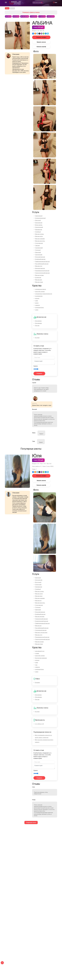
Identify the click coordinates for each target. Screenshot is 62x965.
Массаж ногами (39, 275)
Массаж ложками (40, 238)
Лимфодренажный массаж (42, 261)
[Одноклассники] (35, 33)
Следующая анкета (31, 822)
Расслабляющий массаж (41, 263)
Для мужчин (8, 16)
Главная (7, 8)
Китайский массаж (40, 259)
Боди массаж (38, 222)
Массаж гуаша (39, 282)
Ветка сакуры (38, 225)
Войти (56, 2)
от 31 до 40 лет (42, 16)
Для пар (37, 325)
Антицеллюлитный (40, 218)
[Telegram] (37, 33)
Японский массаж (40, 257)
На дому (37, 337)
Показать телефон (41, 37)
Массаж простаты (40, 241)
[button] (7, 35)
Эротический (16, 16)
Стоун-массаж (39, 243)
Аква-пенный (38, 216)
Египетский (38, 584)
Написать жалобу (41, 46)
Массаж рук (38, 625)
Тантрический (39, 247)
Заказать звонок (41, 42)
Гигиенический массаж (41, 619)
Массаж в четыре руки (41, 632)
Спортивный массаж (40, 630)
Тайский (37, 245)
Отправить (39, 373)
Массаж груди (39, 236)
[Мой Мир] (46, 33)
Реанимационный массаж (42, 270)
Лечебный (38, 232)
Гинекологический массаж (42, 273)
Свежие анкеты (50, 16)
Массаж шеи (38, 279)
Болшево (37, 682)
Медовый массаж (40, 268)
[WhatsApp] (44, 33)
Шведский (38, 252)
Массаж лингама (25, 16)
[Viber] (41, 33)
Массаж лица (38, 596)
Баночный (38, 220)
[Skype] (48, 33)
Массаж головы (39, 234)
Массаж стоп (38, 266)
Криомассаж (38, 229)
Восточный (38, 582)
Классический (39, 227)
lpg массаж (38, 277)
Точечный (38, 250)
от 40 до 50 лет (33, 16)
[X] (39, 33)
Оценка (35, 366)
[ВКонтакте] (33, 33)
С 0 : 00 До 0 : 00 (39, 724)
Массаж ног (38, 600)
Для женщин (38, 323)
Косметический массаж (41, 621)
